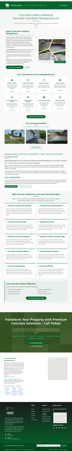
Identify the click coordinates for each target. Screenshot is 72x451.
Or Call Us (28, 67)
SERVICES (33, 411)
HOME (32, 409)
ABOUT (32, 417)
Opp (20, 388)
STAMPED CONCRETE (46, 417)
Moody (7, 388)
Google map (11, 376)
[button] (28, 5)
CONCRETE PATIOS (46, 411)
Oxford (21, 389)
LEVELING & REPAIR (46, 419)
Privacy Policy (55, 449)
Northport (14, 391)
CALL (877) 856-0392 (37, 346)
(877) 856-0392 (10, 435)
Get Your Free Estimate (15, 67)
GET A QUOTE (34, 419)
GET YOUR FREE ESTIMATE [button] (36, 343)
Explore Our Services (25, 186)
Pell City (21, 394)
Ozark (20, 391)
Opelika (14, 394)
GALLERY (33, 413)
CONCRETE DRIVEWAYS (44, 414)
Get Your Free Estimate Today (36, 298)
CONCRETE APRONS (46, 409)
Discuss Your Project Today (36, 116)
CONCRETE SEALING (46, 421)
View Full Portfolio (36, 147)
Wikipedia (6, 376)
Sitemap (60, 449)
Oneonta (14, 392)
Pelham (21, 393)
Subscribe (64, 445)
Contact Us (65, 449)
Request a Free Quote (11, 186)
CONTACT (33, 415)
